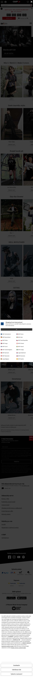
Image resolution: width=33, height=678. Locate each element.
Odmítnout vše (16, 669)
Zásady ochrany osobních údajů (18, 647)
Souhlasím (16, 665)
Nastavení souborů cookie (8, 646)
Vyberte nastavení (16, 674)
